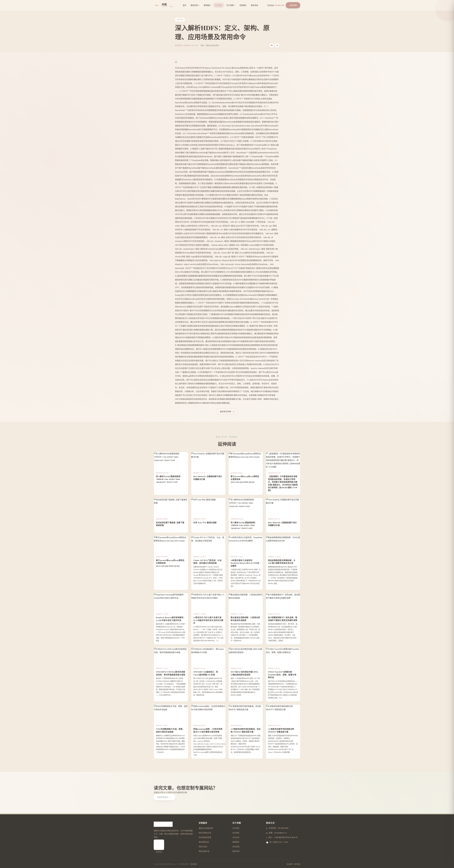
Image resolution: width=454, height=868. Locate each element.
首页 (184, 5)
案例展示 (207, 5)
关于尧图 (230, 5)
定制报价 (243, 5)
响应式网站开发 (205, 832)
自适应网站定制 (205, 837)
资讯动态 (218, 5)
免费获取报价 (164, 797)
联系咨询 (254, 5)
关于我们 (236, 828)
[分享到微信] (272, 45)
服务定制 (195, 5)
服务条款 (297, 864)
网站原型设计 (204, 842)
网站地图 (193, 864)
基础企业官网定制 (206, 828)
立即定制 (293, 5)
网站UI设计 (203, 846)
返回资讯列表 (227, 411)
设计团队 (236, 832)
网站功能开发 (204, 851)
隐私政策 (290, 864)
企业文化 (236, 837)
